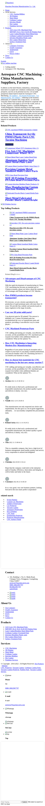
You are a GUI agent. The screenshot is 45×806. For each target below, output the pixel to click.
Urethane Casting (16, 20)
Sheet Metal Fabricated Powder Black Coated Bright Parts (21, 200)
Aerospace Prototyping (15, 510)
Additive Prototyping (14, 504)
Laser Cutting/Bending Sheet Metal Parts (24, 34)
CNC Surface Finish (14, 519)
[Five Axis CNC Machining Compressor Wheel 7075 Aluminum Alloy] (22, 148)
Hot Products (39, 664)
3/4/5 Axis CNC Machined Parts (21, 30)
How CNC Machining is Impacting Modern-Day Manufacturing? (20, 344)
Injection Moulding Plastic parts (20, 38)
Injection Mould (15, 22)
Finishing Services (16, 26)
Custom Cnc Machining (15, 502)
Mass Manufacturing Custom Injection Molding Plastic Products (21, 189)
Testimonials (14, 50)
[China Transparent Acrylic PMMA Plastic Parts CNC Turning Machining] (21, 130)
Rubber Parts (24, 670)
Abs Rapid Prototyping (27, 96)
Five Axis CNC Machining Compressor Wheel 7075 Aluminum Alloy (20, 153)
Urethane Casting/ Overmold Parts (17, 633)
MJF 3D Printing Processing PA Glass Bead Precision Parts (22, 179)
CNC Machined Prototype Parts (19, 328)
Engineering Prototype (14, 515)
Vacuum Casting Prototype (10, 670)
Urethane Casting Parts (33, 668)
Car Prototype (11, 506)
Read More (9, 144)
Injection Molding (11, 656)
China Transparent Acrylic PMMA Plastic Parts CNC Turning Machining (20, 136)
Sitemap (4, 666)
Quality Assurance (16, 48)
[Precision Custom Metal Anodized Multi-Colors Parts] (22, 166)
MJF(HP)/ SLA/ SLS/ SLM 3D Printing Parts (25, 32)
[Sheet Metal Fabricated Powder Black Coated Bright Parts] (22, 195)
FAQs (12, 52)
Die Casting (14, 24)
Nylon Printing (12, 500)
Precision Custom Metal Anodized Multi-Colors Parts (21, 170)
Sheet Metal (14, 18)
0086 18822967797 (12, 688)
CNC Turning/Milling (17, 14)
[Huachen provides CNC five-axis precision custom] (25, 225)
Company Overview (17, 46)
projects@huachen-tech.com (15, 705)
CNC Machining (11, 648)
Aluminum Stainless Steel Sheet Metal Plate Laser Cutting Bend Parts (19, 162)
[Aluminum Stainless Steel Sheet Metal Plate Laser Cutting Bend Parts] (21, 157)
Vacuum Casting (12, 508)
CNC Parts (10, 513)
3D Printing (14, 16)
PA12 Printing (12, 511)
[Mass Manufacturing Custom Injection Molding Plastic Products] (22, 184)
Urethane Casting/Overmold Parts (21, 36)
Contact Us (9, 57)
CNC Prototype (6, 668)
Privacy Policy (15, 53)
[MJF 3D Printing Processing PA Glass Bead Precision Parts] (16, 175)
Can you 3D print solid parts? (18, 312)
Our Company (10, 608)
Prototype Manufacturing (15, 517)
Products (8, 28)
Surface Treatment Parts (18, 42)
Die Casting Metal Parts (18, 40)
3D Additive (13, 96)
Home (7, 10)
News (7, 55)
